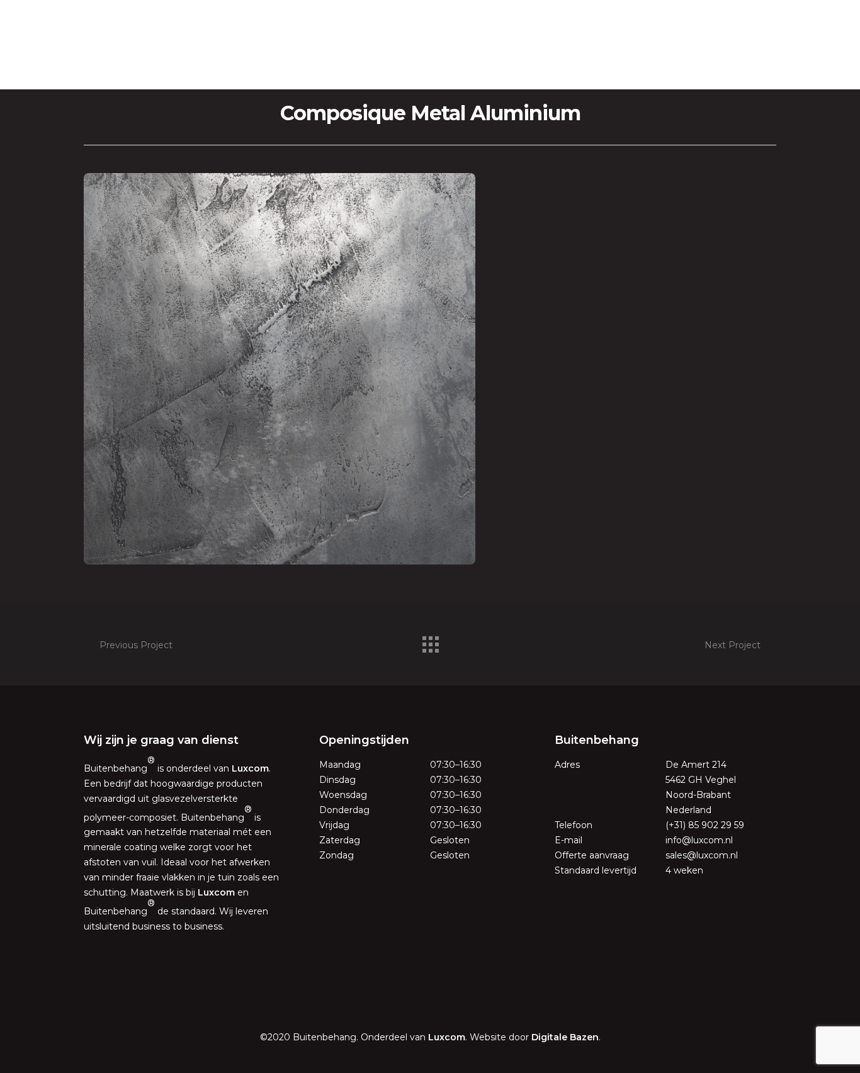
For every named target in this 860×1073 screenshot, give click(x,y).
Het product (363, 69)
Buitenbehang (430, 37)
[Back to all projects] (430, 641)
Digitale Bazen (565, 1037)
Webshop (549, 69)
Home (303, 69)
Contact (490, 69)
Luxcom (250, 768)
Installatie (432, 69)
